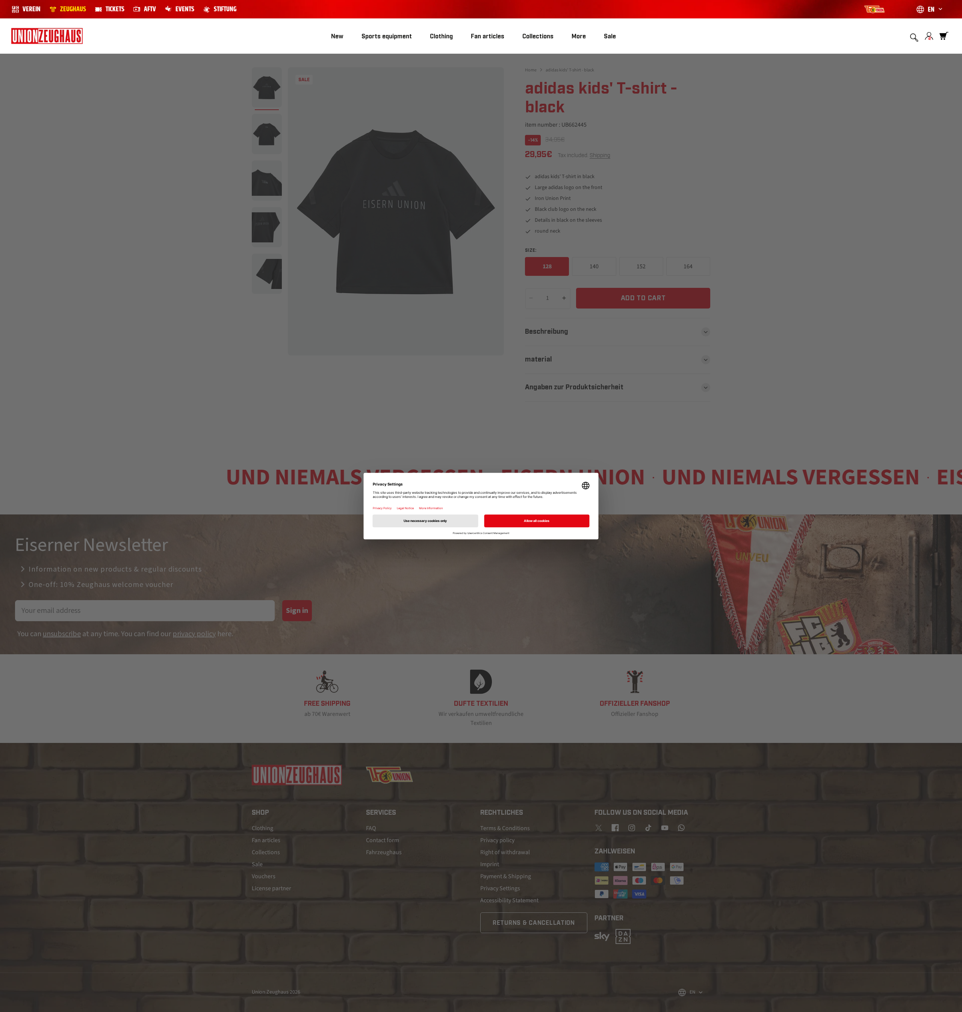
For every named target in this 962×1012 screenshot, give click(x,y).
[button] (386, 36)
